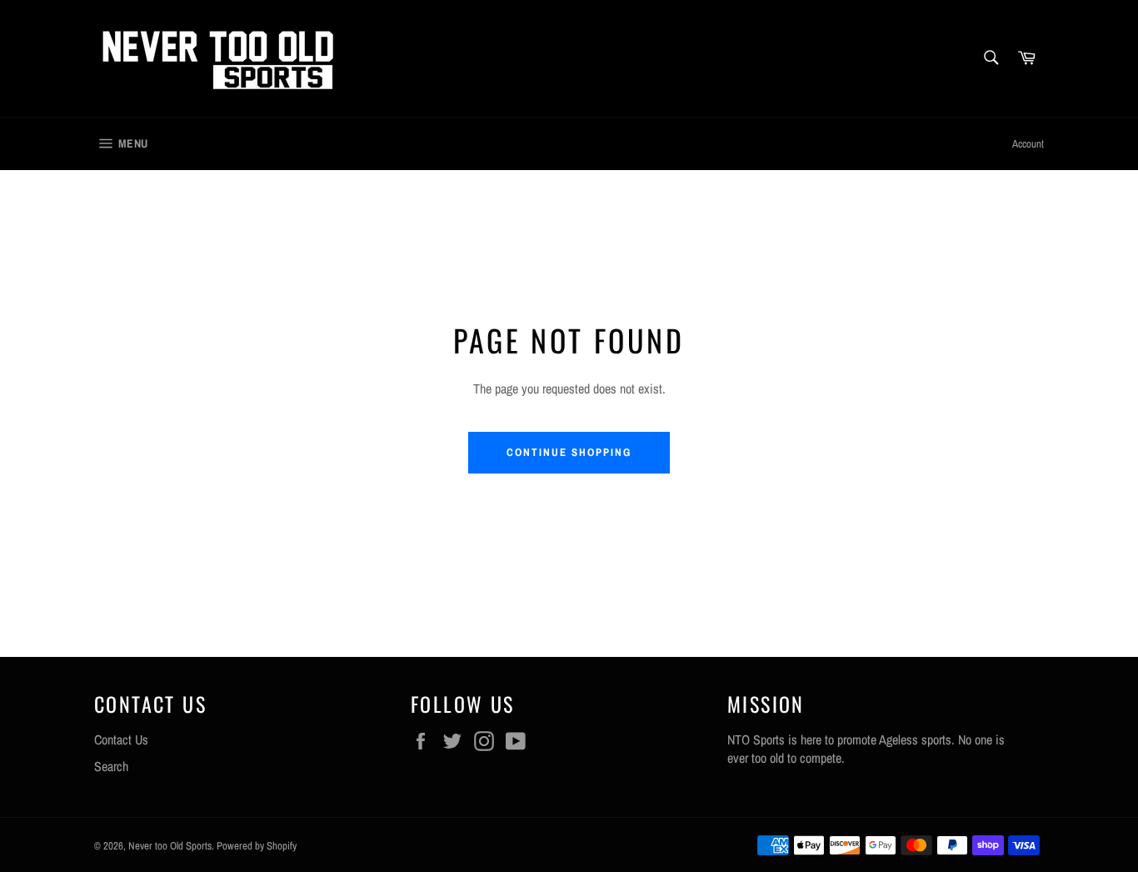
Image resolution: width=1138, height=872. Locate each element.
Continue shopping (569, 452)
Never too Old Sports (170, 846)
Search (111, 766)
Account (1028, 144)
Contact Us (121, 739)
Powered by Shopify (257, 846)
